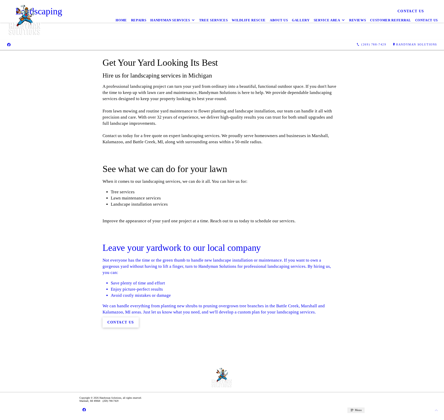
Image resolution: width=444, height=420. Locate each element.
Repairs (138, 20)
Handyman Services (170, 20)
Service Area (327, 20)
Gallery (301, 20)
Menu (358, 410)
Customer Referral (390, 20)
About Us (279, 20)
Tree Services (213, 20)
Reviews (357, 20)
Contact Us (426, 20)
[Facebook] (9, 44)
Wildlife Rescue (249, 20)
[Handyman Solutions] (25, 20)
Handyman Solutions (416, 44)
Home (121, 20)
